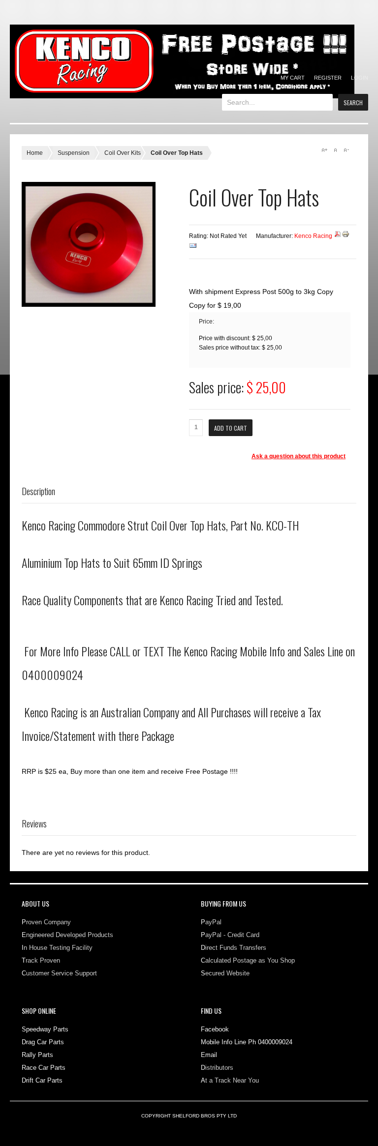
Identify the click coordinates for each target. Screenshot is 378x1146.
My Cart (293, 78)
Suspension (74, 152)
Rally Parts (37, 1054)
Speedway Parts (45, 1029)
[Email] (193, 247)
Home (35, 152)
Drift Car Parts (42, 1080)
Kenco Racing (313, 236)
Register (328, 78)
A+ (324, 150)
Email (209, 1054)
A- (346, 150)
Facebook (215, 1029)
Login (359, 78)
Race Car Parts (43, 1067)
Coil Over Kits (122, 152)
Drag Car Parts (43, 1042)
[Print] (345, 236)
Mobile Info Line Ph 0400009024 (246, 1042)
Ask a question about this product (299, 456)
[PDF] (338, 236)
